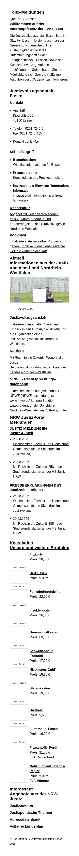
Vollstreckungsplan (26, 826)
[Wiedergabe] (13, 310)
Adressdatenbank (25, 819)
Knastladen (21, 542)
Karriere (17, 351)
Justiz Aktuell (28, 430)
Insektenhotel (40, 610)
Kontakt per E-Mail (26, 141)
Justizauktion (21, 806)
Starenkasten (40, 688)
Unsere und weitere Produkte (39, 547)
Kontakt (16, 103)
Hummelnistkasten (44, 632)
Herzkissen (38, 573)
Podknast (18, 235)
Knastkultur (20, 208)
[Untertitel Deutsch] (57, 310)
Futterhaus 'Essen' (44, 729)
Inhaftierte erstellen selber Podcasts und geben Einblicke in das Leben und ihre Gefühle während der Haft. (38, 246)
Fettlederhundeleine (45, 591)
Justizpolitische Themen (31, 813)
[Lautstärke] (44, 309)
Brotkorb (36, 710)
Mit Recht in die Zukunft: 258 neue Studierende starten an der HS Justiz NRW (39, 471)
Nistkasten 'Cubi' (43, 669)
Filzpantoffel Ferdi (43, 747)
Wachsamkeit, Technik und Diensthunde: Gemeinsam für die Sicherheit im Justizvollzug (42, 448)
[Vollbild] (64, 310)
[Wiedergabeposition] (39, 303)
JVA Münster (39, 781)
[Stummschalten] (37, 310)
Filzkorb (36, 554)
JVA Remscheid (42, 757)
